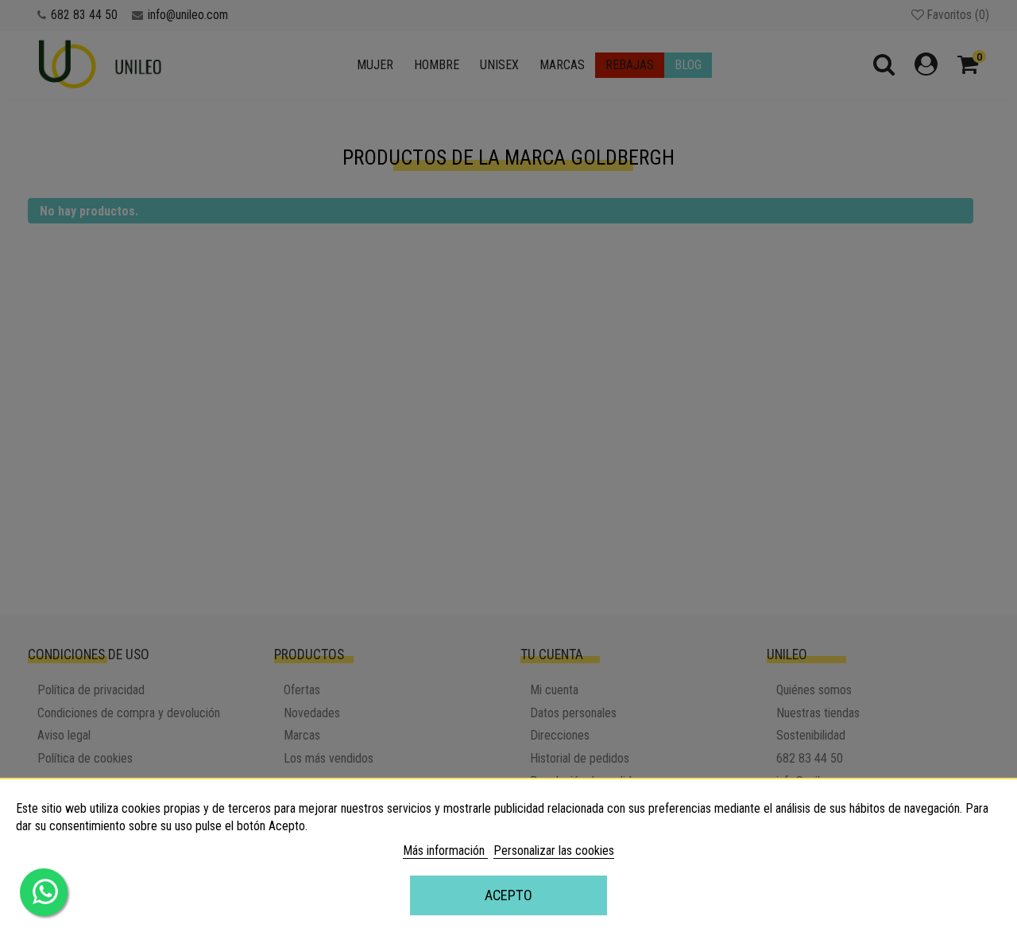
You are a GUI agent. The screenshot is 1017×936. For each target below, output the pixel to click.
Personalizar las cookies (553, 850)
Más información (445, 850)
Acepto (508, 895)
